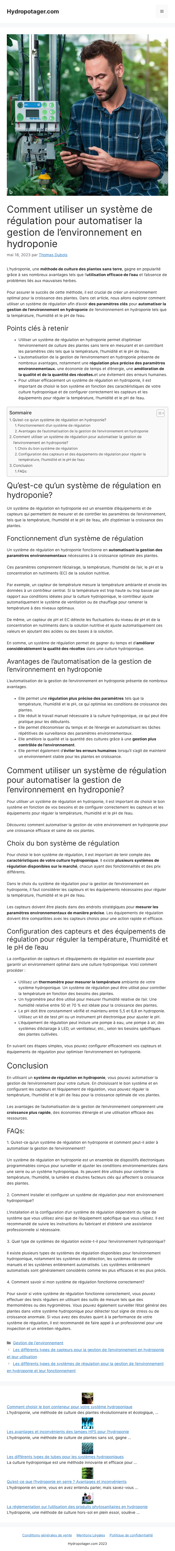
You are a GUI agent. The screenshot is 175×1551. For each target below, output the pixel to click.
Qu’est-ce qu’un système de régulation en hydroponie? (59, 420)
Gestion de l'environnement (38, 1343)
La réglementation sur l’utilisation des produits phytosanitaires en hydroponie (77, 1506)
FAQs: (22, 471)
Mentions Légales (91, 1535)
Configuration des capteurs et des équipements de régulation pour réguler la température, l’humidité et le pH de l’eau (82, 457)
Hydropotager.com (33, 11)
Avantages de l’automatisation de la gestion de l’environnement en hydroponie (83, 431)
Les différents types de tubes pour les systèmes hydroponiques (65, 1456)
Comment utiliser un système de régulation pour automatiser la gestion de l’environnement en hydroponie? (77, 439)
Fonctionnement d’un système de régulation (54, 425)
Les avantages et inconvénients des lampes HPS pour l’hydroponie (68, 1431)
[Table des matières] (161, 413)
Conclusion (22, 465)
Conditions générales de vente (47, 1535)
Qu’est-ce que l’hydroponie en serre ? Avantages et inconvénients (67, 1481)
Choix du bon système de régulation (48, 448)
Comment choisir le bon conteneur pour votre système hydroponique (69, 1407)
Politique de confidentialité (131, 1535)
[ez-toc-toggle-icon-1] (158, 413)
